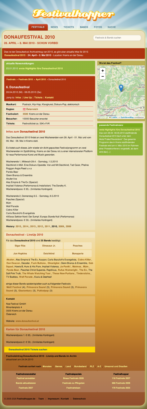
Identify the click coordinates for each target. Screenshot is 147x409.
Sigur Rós (20, 246)
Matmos (76, 266)
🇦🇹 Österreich (30, 109)
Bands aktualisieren (26, 383)
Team (41, 399)
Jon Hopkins (20, 253)
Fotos (98, 27)
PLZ (92, 366)
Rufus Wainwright (67, 270)
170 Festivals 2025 (121, 388)
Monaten (47, 366)
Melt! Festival (14, 287)
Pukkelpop (43, 290)
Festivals (38, 27)
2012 (40, 226)
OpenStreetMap (127, 117)
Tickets (69, 27)
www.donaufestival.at (27, 321)
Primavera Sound (36, 287)
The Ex (83, 270)
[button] (121, 88)
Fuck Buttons (38, 263)
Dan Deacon (13, 263)
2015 (18, 226)
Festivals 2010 (26, 79)
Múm (85, 266)
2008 (68, 226)
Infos (18, 97)
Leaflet (114, 117)
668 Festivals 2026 (121, 383)
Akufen (10, 260)
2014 (25, 226)
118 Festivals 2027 (121, 378)
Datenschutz (79, 399)
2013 (33, 226)
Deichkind (48, 253)
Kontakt (49, 97)
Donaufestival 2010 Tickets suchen (28, 349)
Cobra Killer (84, 260)
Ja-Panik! (65, 266)
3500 (25, 114)
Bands (84, 27)
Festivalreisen (73, 388)
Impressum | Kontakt (58, 399)
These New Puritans (63, 273)
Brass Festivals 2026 (73, 378)
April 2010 (41, 79)
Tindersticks (83, 273)
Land (68, 366)
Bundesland (80, 366)
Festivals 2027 (26, 388)
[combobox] (117, 38)
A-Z (99, 366)
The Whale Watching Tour (36, 273)
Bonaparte (77, 253)
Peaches (77, 246)
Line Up (28, 97)
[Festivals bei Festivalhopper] (73, 12)
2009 (61, 226)
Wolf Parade (26, 277)
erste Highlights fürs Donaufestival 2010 (41, 68)
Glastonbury (25, 290)
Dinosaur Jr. (49, 246)
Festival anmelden (26, 378)
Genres (58, 366)
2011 (47, 226)
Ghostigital (53, 263)
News (54, 27)
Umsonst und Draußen (116, 366)
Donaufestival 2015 (14, 55)
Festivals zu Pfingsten (73, 383)
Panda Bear (13, 270)
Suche (112, 27)
